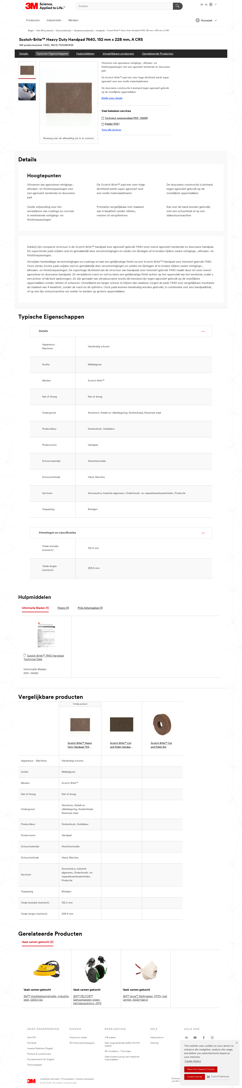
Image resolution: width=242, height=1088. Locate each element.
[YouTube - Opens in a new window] (195, 1037)
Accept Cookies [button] (194, 1077)
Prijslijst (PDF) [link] (112, 124)
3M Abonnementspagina (82, 1043)
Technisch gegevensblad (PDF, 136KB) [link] (126, 118)
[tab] (35, 608)
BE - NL (204, 5)
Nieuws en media (78, 1037)
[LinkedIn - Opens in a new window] (186, 1037)
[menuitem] (23, 53)
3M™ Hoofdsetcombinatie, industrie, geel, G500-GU (46, 998)
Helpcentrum (157, 1037)
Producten (33, 20)
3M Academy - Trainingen (118, 1051)
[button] (218, 1077)
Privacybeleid (67, 1079)
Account (206, 20)
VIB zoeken (110, 1037)
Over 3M (31, 1037)
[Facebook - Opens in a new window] (203, 1037)
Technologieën (34, 1065)
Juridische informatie (49, 1079)
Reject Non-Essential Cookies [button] (200, 1069)
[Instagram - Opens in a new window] (212, 1037)
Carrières (31, 1043)
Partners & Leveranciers (39, 1054)
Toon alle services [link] (111, 130)
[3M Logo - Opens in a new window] (45, 6)
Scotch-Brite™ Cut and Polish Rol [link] (161, 745)
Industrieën (54, 20)
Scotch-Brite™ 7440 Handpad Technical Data (44, 657)
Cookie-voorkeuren (85, 1079)
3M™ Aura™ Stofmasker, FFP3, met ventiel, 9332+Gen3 (145, 998)
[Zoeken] (178, 6)
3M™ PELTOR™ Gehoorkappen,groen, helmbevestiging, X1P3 (87, 1000)
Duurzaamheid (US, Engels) (40, 1059)
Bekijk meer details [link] (112, 98)
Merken (73, 20)
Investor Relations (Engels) (40, 1048)
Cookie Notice (193, 1061)
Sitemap (154, 1043)
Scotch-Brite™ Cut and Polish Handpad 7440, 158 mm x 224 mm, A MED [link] (121, 745)
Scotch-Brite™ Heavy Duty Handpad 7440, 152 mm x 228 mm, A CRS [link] (80, 745)
